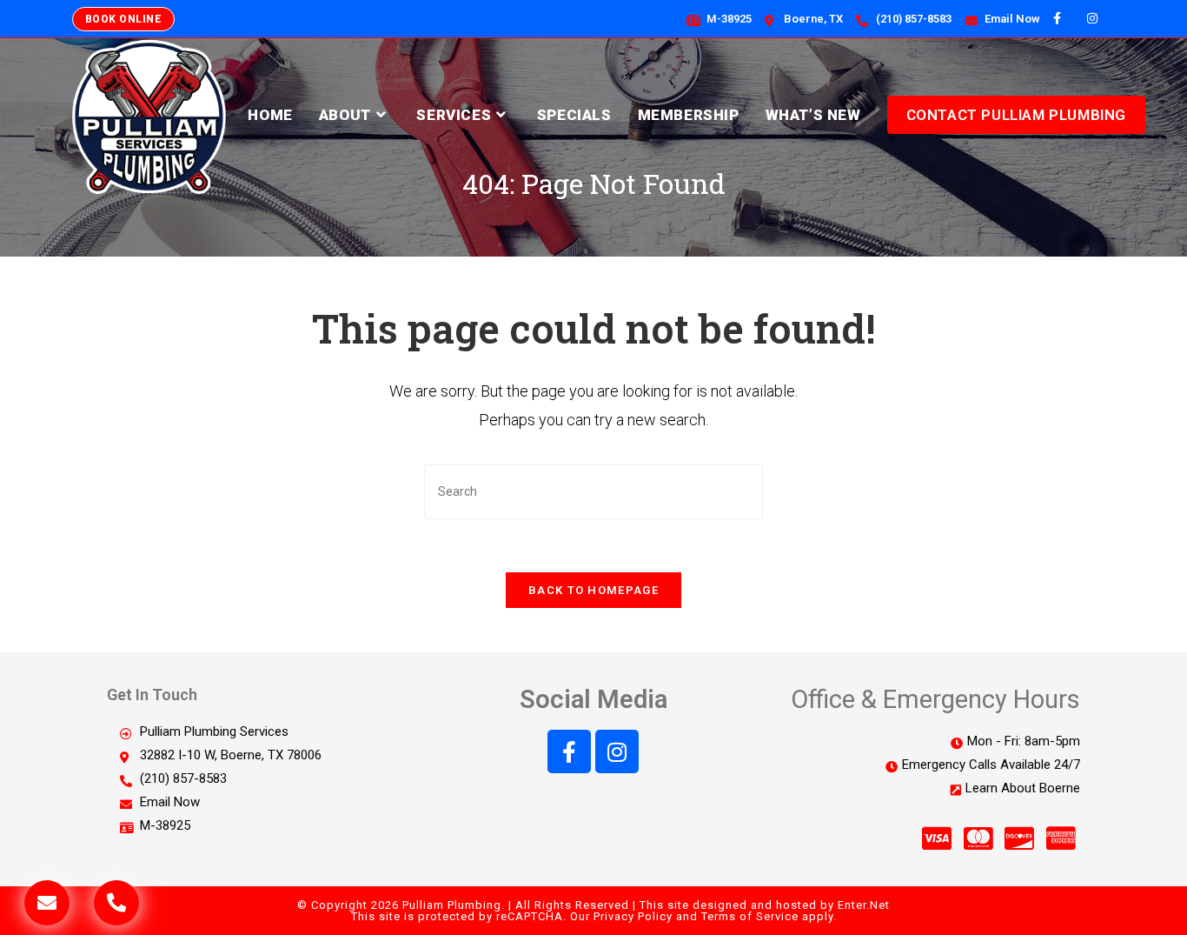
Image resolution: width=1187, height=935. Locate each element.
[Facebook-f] (569, 751)
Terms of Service (750, 916)
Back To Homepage (593, 590)
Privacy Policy (633, 916)
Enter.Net (864, 905)
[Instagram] (617, 751)
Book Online (123, 19)
